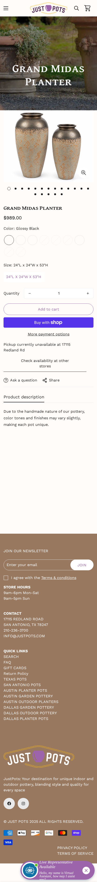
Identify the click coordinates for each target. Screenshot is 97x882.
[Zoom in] (83, 172)
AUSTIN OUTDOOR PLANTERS (31, 701)
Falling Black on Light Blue (68, 240)
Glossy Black (9, 240)
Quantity (11, 293)
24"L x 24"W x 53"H (23, 277)
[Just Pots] (48, 8)
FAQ (7, 662)
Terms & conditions (58, 577)
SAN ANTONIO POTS (22, 685)
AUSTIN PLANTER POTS (25, 690)
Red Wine (32, 240)
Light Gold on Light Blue (56, 240)
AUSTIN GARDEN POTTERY (28, 696)
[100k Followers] (23, 803)
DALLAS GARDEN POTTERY (29, 707)
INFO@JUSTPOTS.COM (24, 636)
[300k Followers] (9, 803)
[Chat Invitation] (55, 871)
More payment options (48, 334)
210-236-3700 (16, 630)
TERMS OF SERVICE (75, 853)
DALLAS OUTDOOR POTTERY (30, 713)
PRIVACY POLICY (72, 848)
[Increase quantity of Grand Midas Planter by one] (87, 293)
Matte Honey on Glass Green (9, 251)
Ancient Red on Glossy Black (79, 240)
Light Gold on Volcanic (20, 251)
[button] (87, 8)
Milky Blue (20, 240)
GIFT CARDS (15, 668)
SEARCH (11, 656)
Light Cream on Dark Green (44, 240)
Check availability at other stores (45, 363)
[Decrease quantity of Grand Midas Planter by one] (29, 293)
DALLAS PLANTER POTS (26, 718)
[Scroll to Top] (88, 857)
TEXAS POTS (15, 679)
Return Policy (16, 673)
